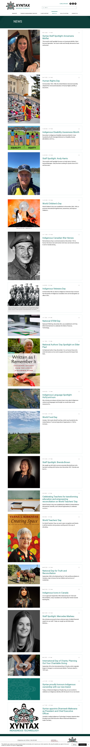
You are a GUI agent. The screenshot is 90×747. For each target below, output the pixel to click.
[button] (64, 12)
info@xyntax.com (21, 740)
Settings (74, 744)
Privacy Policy (19, 745)
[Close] (88, 744)
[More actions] (79, 32)
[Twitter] (75, 4)
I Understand (82, 744)
